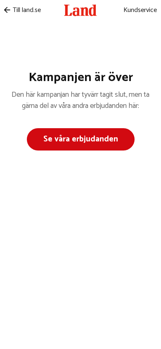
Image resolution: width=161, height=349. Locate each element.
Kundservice (140, 10)
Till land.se (27, 10)
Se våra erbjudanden (80, 139)
